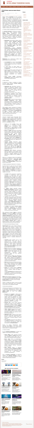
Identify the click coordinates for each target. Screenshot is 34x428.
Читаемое (10, 6)
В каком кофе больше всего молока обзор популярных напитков (5, 412)
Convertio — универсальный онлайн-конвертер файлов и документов (5, 400)
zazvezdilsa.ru (9, 1)
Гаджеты (24, 14)
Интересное (14, 6)
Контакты (26, 6)
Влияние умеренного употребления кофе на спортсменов (15, 388)
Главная (4, 6)
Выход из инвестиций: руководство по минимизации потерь (27, 71)
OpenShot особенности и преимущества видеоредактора (16, 400)
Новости (24, 15)
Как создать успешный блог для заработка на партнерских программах (27, 75)
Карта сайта (22, 6)
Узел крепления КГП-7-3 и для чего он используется (5, 387)
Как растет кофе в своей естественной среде (16, 411)
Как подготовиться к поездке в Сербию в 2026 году (27, 59)
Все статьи (18, 6)
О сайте (7, 6)
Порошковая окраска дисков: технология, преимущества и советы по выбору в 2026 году (6, 375)
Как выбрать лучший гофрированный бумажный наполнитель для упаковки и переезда (16, 375)
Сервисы (24, 17)
